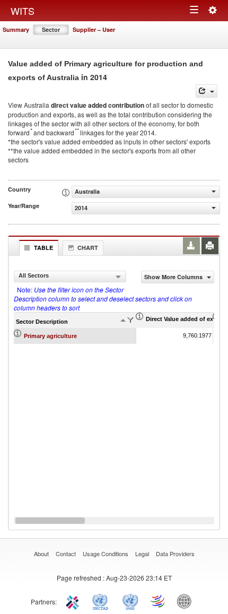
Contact (66, 553)
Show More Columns (174, 277)
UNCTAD (102, 600)
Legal (142, 553)
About (41, 553)
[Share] (206, 91)
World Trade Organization (158, 600)
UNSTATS (130, 600)
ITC (74, 600)
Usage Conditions (105, 553)
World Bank (186, 600)
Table (43, 248)
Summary (16, 29)
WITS (22, 11)
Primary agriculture (50, 336)
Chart (87, 248)
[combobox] (70, 276)
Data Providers (175, 553)
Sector (51, 29)
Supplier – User (94, 29)
